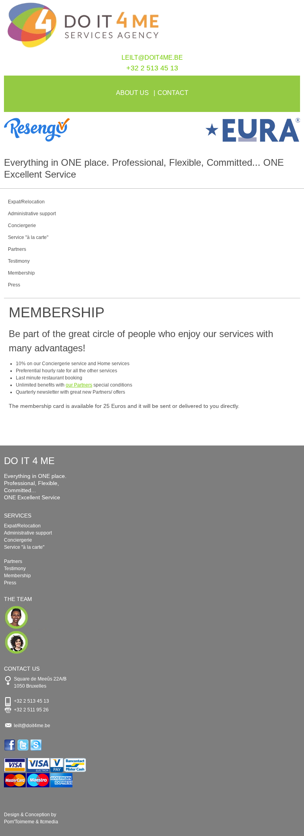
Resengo (78, 130)
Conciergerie (22, 225)
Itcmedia (49, 822)
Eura (226, 130)
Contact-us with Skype (36, 745)
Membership (21, 273)
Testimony (19, 261)
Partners (17, 249)
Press (14, 285)
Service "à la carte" (28, 237)
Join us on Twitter (23, 745)
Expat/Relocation (26, 202)
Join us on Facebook (10, 745)
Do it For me (152, 27)
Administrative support (32, 213)
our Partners (79, 385)
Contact (173, 92)
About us (132, 92)
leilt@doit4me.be (152, 57)
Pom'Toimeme (19, 822)
